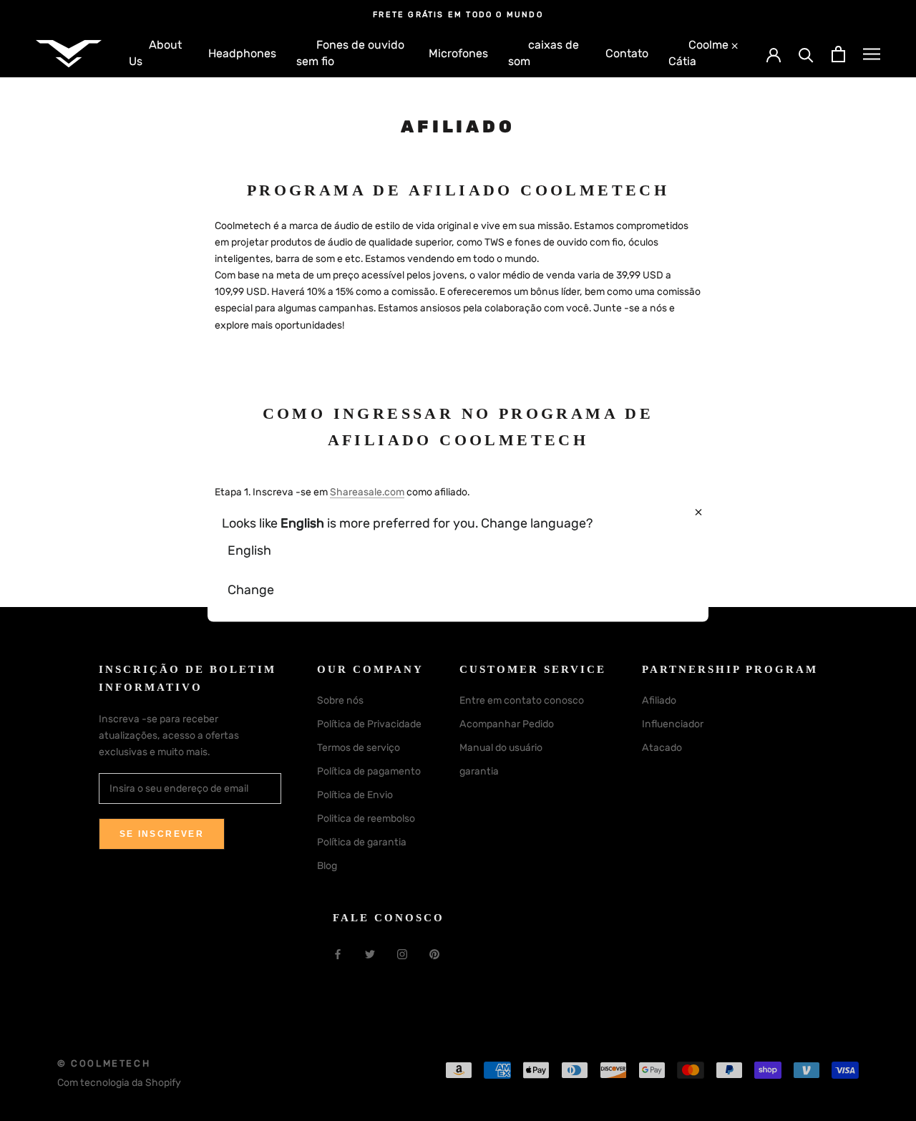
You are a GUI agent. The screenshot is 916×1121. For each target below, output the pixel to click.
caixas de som (543, 53)
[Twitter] (370, 954)
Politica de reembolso (366, 818)
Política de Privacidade (369, 724)
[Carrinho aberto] (838, 54)
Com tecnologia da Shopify (119, 1083)
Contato (626, 53)
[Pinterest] (434, 954)
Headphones (242, 53)
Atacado (662, 748)
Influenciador (672, 724)
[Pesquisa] (806, 54)
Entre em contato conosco (521, 700)
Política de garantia (361, 842)
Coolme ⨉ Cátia (703, 53)
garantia (479, 771)
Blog (327, 866)
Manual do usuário (500, 748)
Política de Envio (355, 795)
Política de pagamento (369, 771)
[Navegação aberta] (871, 54)
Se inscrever (162, 834)
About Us (155, 53)
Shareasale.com (367, 492)
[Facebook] (338, 954)
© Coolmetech (103, 1063)
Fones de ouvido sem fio (350, 53)
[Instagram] (402, 954)
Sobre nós (340, 700)
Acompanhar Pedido (506, 724)
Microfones (458, 53)
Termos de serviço (358, 748)
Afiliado (659, 700)
